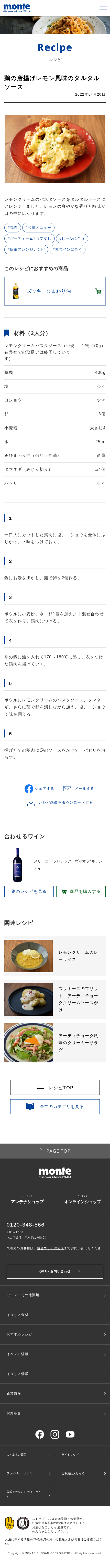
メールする (84, 789)
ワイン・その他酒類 (23, 1295)
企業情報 (14, 1393)
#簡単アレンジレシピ (26, 249)
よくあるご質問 (16, 1454)
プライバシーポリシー (21, 1473)
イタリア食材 (17, 1315)
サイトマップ (70, 1454)
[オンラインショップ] (98, 291)
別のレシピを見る (29, 891)
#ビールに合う (72, 238)
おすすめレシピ (19, 1334)
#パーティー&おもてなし (29, 238)
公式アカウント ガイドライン (24, 1494)
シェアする (44, 789)
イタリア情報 (17, 1374)
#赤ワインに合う (67, 249)
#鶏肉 (13, 228)
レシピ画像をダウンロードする (65, 802)
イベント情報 (17, 1354)
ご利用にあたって (73, 1473)
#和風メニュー (38, 228)
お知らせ (14, 1413)
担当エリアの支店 (50, 1248)
